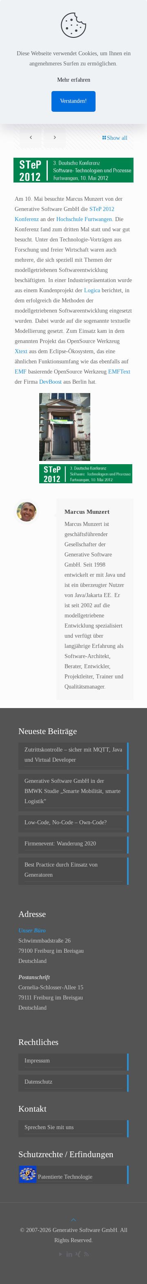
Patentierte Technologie (65, 1177)
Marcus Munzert (87, 511)
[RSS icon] (86, 1254)
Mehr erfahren (73, 80)
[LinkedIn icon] (69, 1254)
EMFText (119, 372)
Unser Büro (32, 931)
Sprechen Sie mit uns (49, 1127)
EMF (21, 372)
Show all (117, 138)
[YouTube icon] (61, 1254)
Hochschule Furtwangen (84, 219)
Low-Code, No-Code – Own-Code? (65, 822)
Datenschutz (38, 1082)
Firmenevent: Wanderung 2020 (60, 844)
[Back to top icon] (73, 1220)
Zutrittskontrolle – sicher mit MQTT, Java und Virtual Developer (73, 755)
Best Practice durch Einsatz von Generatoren (61, 870)
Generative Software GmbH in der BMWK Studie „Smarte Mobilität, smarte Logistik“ (72, 791)
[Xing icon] (78, 1254)
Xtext (21, 351)
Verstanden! (73, 101)
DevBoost (50, 382)
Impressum (37, 1061)
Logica (92, 290)
